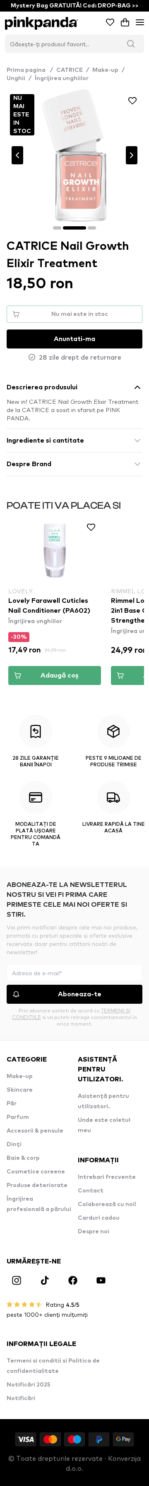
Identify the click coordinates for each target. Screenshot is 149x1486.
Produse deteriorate (37, 1185)
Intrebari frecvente (107, 1177)
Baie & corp (23, 1158)
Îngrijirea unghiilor (62, 78)
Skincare (20, 1090)
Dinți (14, 1144)
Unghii (16, 78)
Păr (12, 1104)
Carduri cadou (99, 1218)
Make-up (105, 70)
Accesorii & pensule (35, 1131)
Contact (90, 1191)
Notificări (21, 1398)
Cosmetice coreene (36, 1172)
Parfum (18, 1117)
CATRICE (69, 70)
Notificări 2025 (28, 1385)
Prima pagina (30, 70)
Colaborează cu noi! (107, 1204)
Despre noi (93, 1232)
